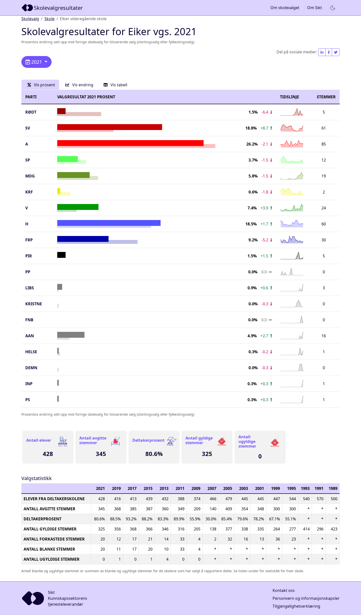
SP (27, 160)
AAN (29, 335)
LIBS (29, 288)
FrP (29, 240)
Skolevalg (30, 18)
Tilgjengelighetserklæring (296, 606)
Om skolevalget (284, 7)
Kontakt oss (284, 590)
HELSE (31, 351)
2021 (36, 62)
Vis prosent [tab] (44, 85)
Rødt (30, 112)
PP (27, 272)
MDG (30, 176)
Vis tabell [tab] (118, 85)
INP (28, 383)
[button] (333, 8)
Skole (49, 18)
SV (27, 128)
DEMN (31, 367)
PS (27, 399)
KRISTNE (33, 304)
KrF (29, 192)
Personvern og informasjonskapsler (306, 598)
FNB (29, 319)
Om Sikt (314, 7)
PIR (28, 256)
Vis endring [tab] (82, 85)
